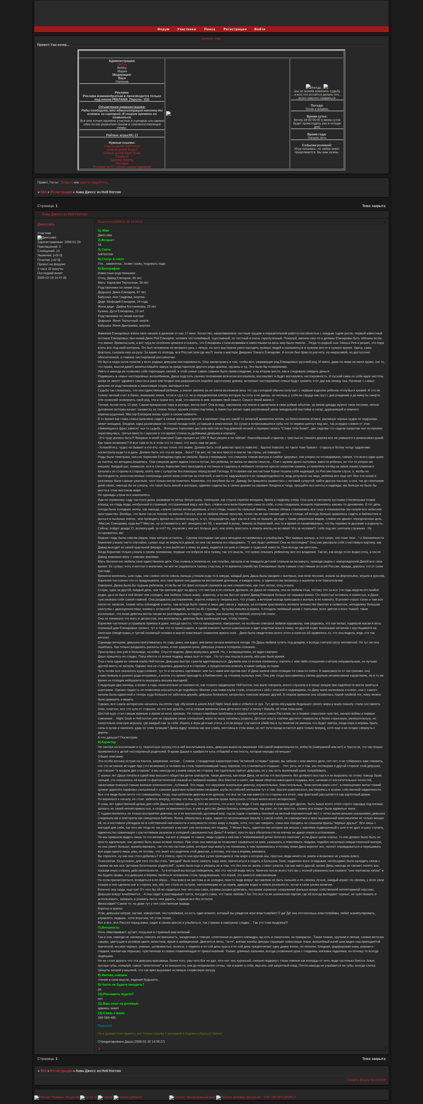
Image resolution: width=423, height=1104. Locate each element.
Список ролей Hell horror (122, 146)
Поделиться (106, 221)
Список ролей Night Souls (122, 153)
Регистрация (61, 192)
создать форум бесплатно (366, 1080)
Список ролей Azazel (122, 149)
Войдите (67, 182)
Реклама (122, 163)
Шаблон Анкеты (122, 160)
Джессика (45, 224)
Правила (122, 156)
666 (44, 192)
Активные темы (211, 38)
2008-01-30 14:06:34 (128, 221)
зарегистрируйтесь (94, 182)
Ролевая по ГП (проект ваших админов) (122, 166)
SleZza (122, 64)
